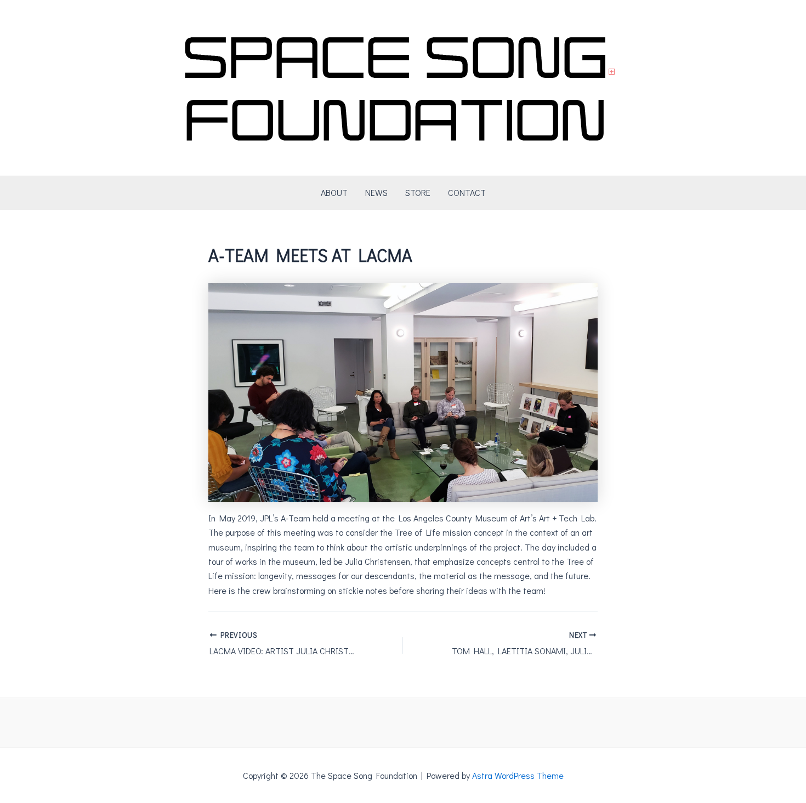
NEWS (376, 192)
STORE (417, 192)
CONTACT (467, 192)
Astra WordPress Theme (518, 775)
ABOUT (334, 192)
